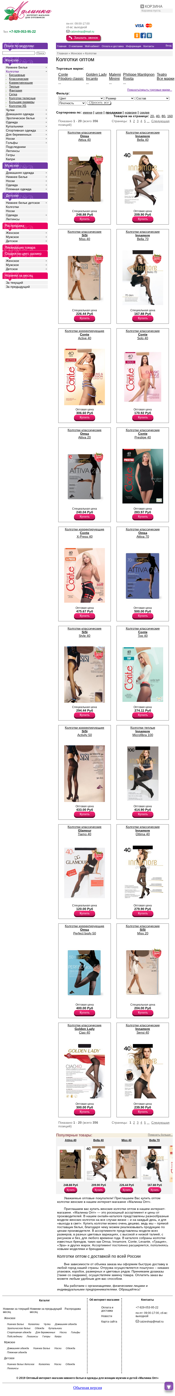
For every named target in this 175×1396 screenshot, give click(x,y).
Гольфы (12, 142)
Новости (106, 1316)
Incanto (92, 79)
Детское (12, 195)
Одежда (12, 122)
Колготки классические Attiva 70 (143, 532)
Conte (63, 74)
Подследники (16, 147)
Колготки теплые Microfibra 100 (142, 731)
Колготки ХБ (17, 106)
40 (158, 116)
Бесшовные (17, 75)
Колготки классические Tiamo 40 (84, 830)
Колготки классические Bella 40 (143, 136)
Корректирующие (21, 82)
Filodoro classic (71, 79)
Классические (18, 79)
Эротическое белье (20, 118)
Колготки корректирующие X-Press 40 (84, 532)
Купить (84, 219)
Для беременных (18, 134)
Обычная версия (87, 1387)
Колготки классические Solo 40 (143, 334)
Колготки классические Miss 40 (84, 235)
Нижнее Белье (17, 67)
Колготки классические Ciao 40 (84, 1028)
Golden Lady (96, 74)
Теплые (14, 86)
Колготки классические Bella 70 (143, 235)
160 (170, 116)
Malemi (115, 74)
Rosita (128, 79)
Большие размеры (21, 102)
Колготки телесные (22, 98)
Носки (10, 138)
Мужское (12, 237)
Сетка (13, 94)
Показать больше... (160, 1134)
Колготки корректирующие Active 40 (84, 334)
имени (87, 112)
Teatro (162, 74)
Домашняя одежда (20, 114)
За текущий (14, 282)
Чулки (10, 110)
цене (99, 112)
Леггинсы (13, 151)
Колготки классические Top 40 (143, 632)
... (148, 121)
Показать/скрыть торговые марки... (149, 89)
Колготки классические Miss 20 (143, 929)
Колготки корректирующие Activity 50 (84, 731)
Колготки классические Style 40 (84, 632)
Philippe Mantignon (139, 74)
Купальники (14, 126)
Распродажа (73, 1308)
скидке (145, 112)
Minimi (114, 79)
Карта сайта (109, 1321)
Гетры (10, 155)
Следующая (160, 121)
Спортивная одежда (21, 130)
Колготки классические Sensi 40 (143, 1028)
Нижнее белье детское (23, 203)
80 (163, 116)
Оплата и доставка (107, 1309)
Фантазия (15, 90)
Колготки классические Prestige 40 (143, 433)
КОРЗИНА (153, 6)
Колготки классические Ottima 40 (143, 830)
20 (152, 116)
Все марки (165, 79)
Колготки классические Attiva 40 (84, 136)
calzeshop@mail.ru (82, 31)
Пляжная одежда (18, 189)
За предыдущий (18, 286)
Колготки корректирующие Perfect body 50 (84, 929)
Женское (12, 233)
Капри (10, 159)
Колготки (12, 71)
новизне (131, 112)
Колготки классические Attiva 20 (84, 433)
